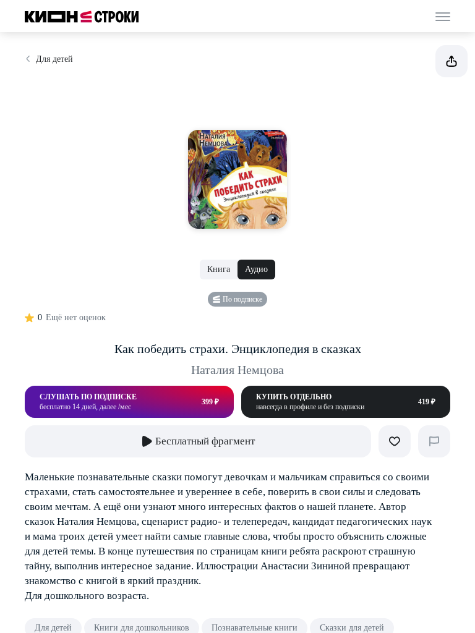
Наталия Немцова (237, 369)
